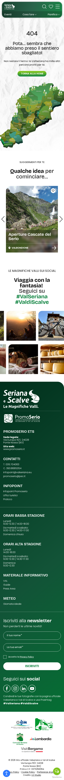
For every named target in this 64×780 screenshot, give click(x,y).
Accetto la (21, 656)
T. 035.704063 (11, 464)
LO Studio (36, 775)
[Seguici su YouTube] (32, 688)
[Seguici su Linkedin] (23, 688)
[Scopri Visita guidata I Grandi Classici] (54, 248)
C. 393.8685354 (12, 468)
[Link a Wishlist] (51, 6)
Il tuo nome (14, 635)
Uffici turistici (10, 495)
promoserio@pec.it (14, 476)
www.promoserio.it (14, 449)
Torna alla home (32, 73)
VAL (5, 581)
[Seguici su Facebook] (7, 688)
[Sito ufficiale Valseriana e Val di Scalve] (9, 6)
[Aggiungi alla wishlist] (53, 190)
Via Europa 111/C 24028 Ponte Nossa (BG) (16, 441)
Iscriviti (32, 666)
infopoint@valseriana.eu (17, 472)
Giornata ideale (12, 604)
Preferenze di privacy (47, 772)
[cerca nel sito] (44, 6)
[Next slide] (61, 219)
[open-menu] (58, 6)
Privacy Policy (27, 657)
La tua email (14, 647)
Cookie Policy (28, 772)
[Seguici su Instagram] (15, 688)
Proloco (7, 499)
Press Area (9, 588)
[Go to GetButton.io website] (57, 777)
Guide (6, 584)
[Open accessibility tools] (6, 773)
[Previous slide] (3, 219)
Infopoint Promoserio (15, 491)
